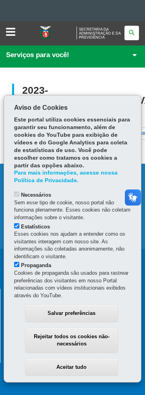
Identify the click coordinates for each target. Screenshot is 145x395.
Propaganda (36, 265)
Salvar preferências (71, 313)
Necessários (36, 195)
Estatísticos (35, 227)
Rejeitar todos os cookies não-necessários (72, 340)
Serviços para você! (37, 55)
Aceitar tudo (71, 367)
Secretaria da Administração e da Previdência (99, 33)
